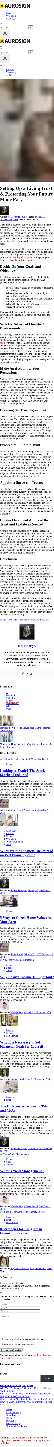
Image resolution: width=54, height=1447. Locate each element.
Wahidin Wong (17, 1012)
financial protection (9, 619)
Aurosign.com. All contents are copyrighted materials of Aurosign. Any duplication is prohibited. (25, 1440)
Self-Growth (12, 1036)
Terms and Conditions (16, 1426)
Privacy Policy (13, 1423)
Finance (10, 764)
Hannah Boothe (18, 1079)
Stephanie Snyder (18, 216)
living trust (40, 619)
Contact (9, 1418)
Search (3, 1373)
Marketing (11, 16)
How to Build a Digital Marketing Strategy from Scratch (26, 1399)
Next (2, 1271)
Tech (8, 844)
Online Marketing (14, 841)
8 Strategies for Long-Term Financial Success (21, 1231)
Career (9, 970)
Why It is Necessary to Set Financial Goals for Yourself (21, 1044)
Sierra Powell (16, 810)
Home (9, 1409)
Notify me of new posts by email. (19, 1344)
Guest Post (11, 1415)
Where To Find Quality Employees (16, 1385)
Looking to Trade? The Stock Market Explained (22, 773)
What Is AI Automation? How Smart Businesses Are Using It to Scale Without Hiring (25, 1395)
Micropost (11, 1164)
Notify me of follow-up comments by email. (24, 1339)
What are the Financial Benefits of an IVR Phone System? (26, 853)
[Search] (30, 27)
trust (48, 619)
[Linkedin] (27, 674)
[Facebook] (22, 674)
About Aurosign (13, 1412)
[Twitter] (31, 674)
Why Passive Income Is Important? (27, 977)
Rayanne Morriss (18, 1268)
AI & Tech (11, 18)
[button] (1, 24)
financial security (27, 619)
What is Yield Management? (22, 1171)
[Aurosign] (15, 8)
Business (10, 13)
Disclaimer (11, 1420)
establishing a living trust (20, 257)
